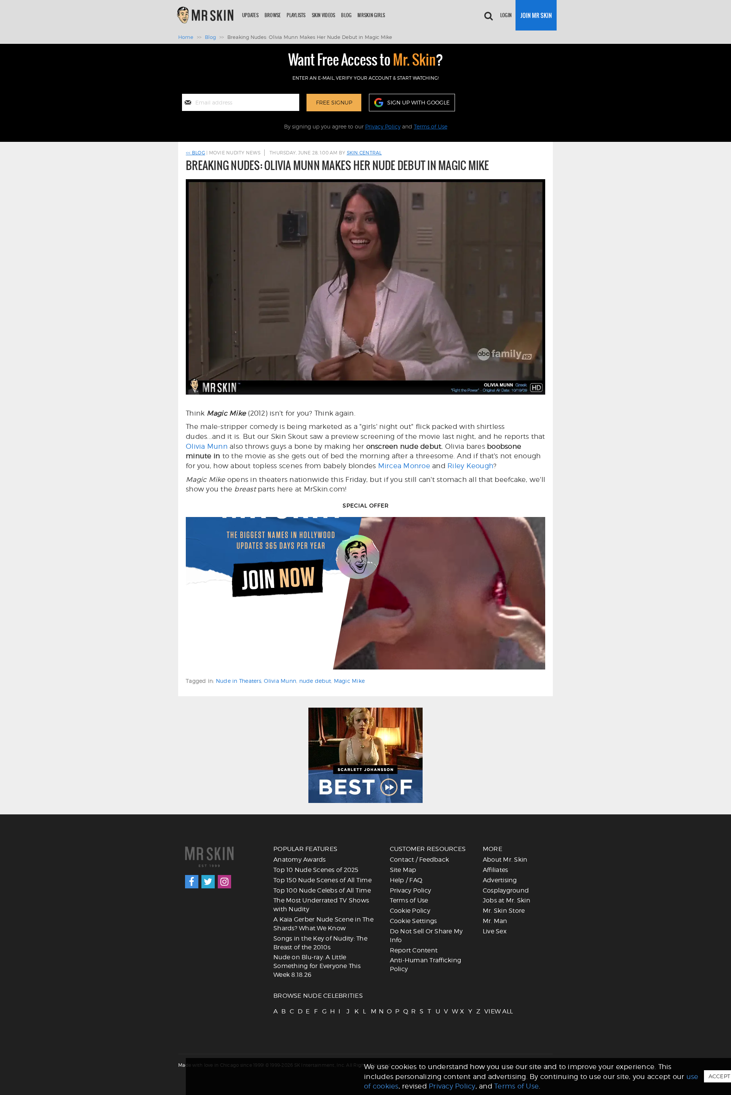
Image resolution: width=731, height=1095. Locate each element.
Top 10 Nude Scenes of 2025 (316, 869)
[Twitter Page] (208, 881)
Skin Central (364, 153)
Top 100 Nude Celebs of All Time (322, 890)
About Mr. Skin (505, 859)
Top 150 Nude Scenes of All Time (322, 880)
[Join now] (536, 15)
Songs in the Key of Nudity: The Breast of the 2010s (320, 943)
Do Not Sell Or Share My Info (426, 936)
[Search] (488, 15)
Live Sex (494, 931)
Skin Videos (323, 15)
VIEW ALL (487, 1011)
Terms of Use (430, 126)
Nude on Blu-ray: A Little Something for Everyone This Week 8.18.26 (317, 966)
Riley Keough (470, 466)
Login (506, 15)
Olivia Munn (207, 446)
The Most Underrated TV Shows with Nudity (321, 905)
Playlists (296, 15)
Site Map (403, 869)
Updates (250, 15)
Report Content (414, 950)
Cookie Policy (410, 910)
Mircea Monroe (404, 466)
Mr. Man (495, 921)
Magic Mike (349, 681)
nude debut (315, 681)
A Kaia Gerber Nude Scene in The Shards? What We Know (323, 924)
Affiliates (495, 869)
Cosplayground (506, 890)
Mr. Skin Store (504, 910)
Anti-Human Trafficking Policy (425, 965)
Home (185, 37)
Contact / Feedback (419, 859)
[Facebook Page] (191, 881)
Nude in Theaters (238, 681)
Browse (273, 15)
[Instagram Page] (224, 881)
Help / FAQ (406, 880)
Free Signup (334, 102)
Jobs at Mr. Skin (506, 900)
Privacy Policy (383, 126)
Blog (346, 15)
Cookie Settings (413, 921)
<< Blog (195, 153)
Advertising (500, 880)
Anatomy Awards (299, 859)
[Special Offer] (365, 593)
